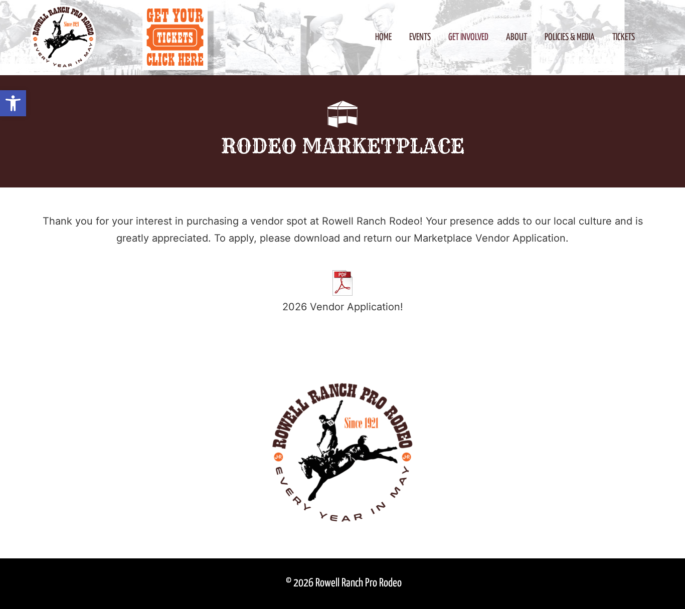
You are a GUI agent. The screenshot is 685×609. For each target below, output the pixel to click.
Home (383, 37)
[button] (13, 103)
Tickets (623, 37)
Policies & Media (570, 37)
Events (420, 37)
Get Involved (468, 37)
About (516, 37)
